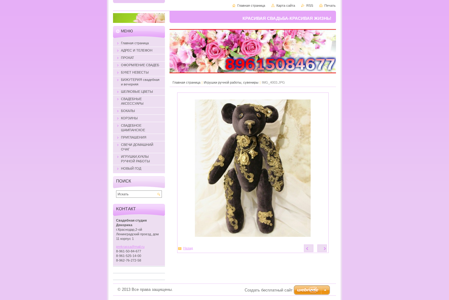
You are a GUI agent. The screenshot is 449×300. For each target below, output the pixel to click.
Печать (330, 5)
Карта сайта (285, 5)
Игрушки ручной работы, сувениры (231, 82)
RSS (309, 5)
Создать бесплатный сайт (269, 290)
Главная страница (186, 82)
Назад (188, 248)
